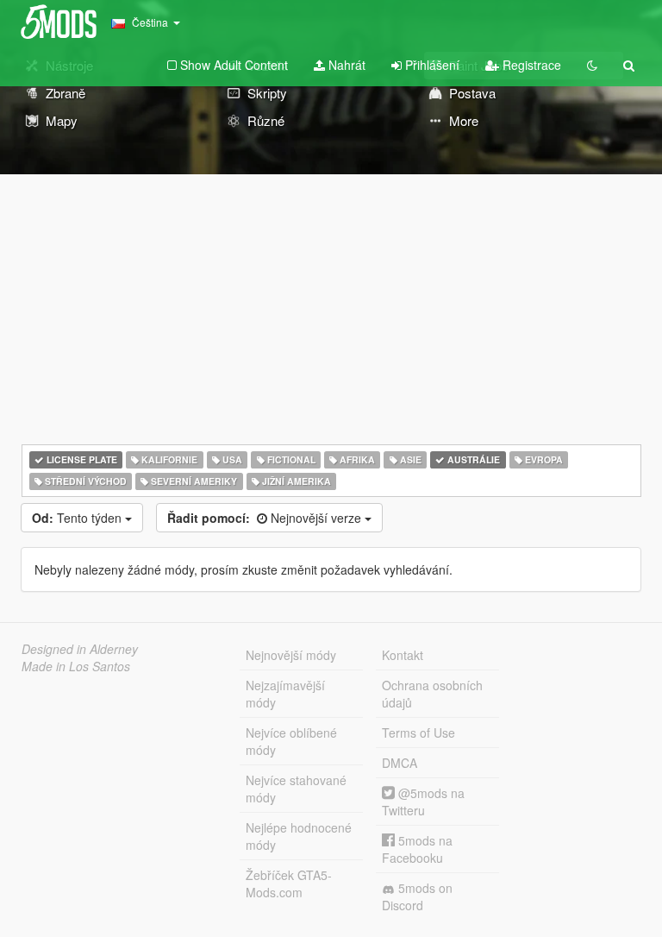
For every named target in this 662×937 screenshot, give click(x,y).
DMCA (399, 762)
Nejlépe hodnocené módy (299, 836)
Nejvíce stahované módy (296, 788)
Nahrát (345, 64)
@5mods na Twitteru (423, 801)
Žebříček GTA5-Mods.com (289, 883)
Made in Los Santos (76, 666)
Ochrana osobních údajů (432, 693)
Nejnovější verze (266, 517)
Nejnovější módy (291, 654)
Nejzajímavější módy (285, 693)
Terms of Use (418, 732)
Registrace (530, 64)
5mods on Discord (417, 896)
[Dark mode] (592, 64)
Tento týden (78, 517)
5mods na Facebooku (417, 849)
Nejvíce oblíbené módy (291, 741)
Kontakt (402, 654)
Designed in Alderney (80, 648)
